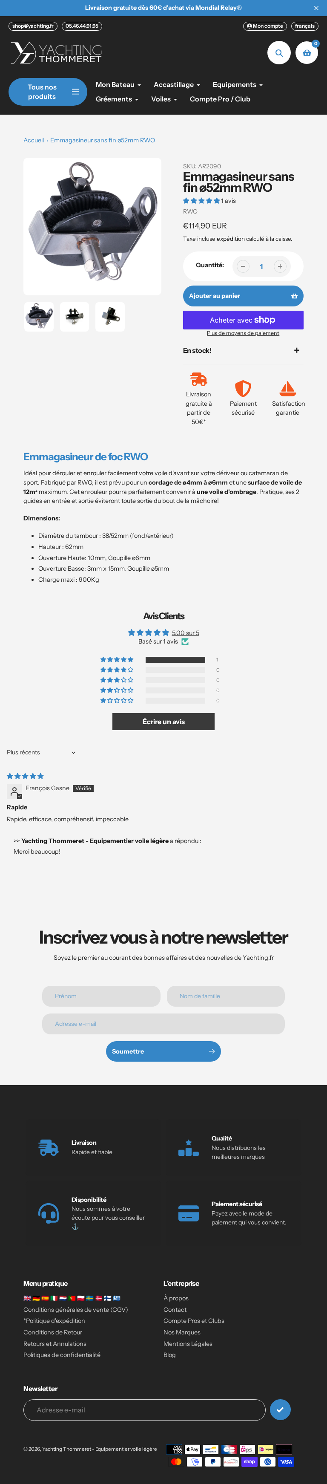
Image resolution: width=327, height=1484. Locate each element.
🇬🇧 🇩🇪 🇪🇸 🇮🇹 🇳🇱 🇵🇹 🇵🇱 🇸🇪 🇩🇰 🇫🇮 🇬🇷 (71, 1298)
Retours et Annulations (54, 1344)
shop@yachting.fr (33, 26)
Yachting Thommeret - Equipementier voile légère (99, 1449)
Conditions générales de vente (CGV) (75, 1310)
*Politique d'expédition (54, 1321)
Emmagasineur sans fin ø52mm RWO (102, 140)
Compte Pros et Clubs (194, 1321)
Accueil (33, 140)
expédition (231, 238)
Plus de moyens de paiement (243, 333)
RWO (190, 211)
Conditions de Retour (52, 1332)
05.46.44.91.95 (82, 26)
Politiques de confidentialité (61, 1355)
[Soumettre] (280, 1409)
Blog (170, 1355)
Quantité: (210, 265)
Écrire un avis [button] (164, 721)
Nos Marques (182, 1332)
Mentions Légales (188, 1344)
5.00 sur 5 (185, 633)
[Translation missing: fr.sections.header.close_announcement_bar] (316, 8)
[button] (202, 201)
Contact (175, 1310)
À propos (176, 1298)
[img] (25, 776)
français (305, 26)
